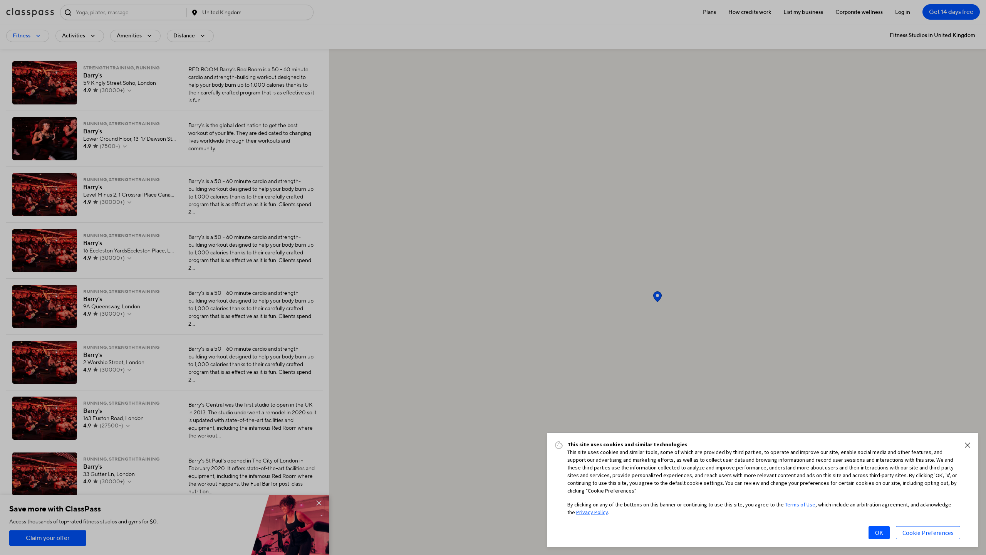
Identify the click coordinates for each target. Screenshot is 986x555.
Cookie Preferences (928, 532)
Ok (879, 532)
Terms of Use (800, 504)
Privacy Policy (592, 512)
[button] (967, 445)
